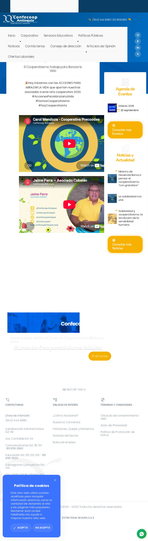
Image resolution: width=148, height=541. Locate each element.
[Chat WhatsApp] (141, 533)
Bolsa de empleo (64, 442)
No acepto (42, 527)
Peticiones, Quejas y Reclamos (73, 428)
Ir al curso (100, 356)
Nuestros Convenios (66, 422)
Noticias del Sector (65, 435)
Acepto (20, 527)
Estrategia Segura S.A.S (78, 518)
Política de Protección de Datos (118, 433)
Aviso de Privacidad (114, 425)
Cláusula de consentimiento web (120, 417)
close (55, 480)
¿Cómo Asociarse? (65, 415)
